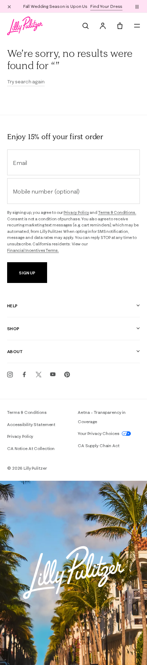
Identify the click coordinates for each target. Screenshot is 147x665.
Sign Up (27, 272)
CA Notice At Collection (31, 448)
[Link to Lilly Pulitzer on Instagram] (10, 374)
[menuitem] (85, 26)
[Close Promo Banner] (9, 6)
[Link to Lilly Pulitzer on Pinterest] (67, 374)
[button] (137, 6)
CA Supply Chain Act (99, 445)
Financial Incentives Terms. (33, 250)
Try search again (26, 81)
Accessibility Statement (31, 424)
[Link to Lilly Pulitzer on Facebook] (24, 374)
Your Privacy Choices (99, 433)
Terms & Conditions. (117, 212)
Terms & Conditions (27, 412)
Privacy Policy (76, 212)
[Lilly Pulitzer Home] (25, 26)
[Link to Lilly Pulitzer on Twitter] (38, 374)
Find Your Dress (106, 6)
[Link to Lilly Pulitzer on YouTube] (53, 374)
